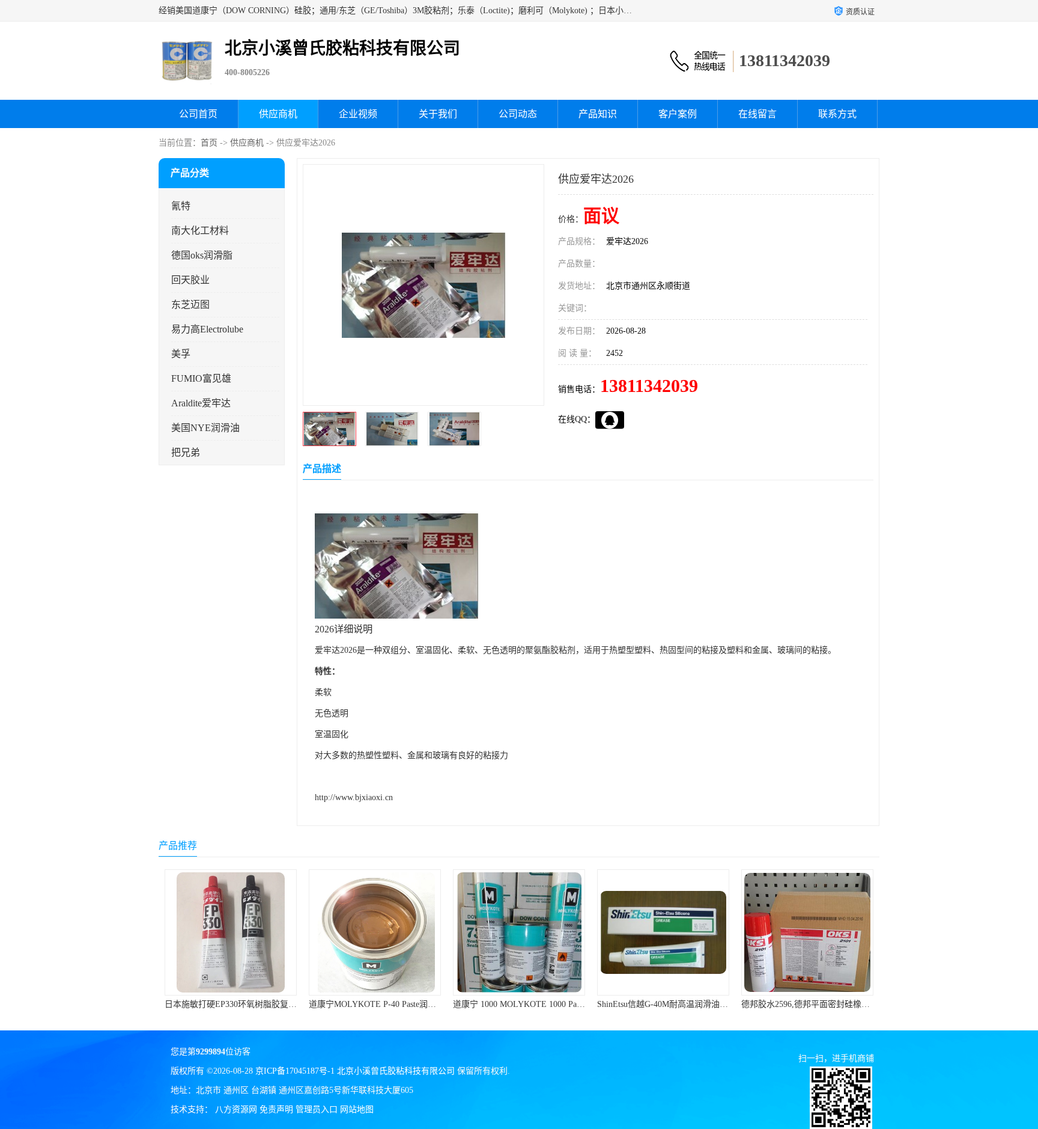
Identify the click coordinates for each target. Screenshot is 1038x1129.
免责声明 (276, 1109)
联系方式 (837, 114)
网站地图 (357, 1109)
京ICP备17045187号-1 (295, 1070)
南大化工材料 (200, 230)
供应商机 (278, 114)
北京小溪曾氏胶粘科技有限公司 (396, 1070)
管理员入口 (317, 1109)
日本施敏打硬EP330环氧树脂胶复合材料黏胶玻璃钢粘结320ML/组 (228, 1004)
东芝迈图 (190, 304)
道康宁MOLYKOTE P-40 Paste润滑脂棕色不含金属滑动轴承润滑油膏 (377, 1004)
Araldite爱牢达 (201, 403)
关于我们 (438, 114)
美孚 (180, 354)
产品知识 (597, 114)
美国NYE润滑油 (205, 428)
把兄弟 (185, 452)
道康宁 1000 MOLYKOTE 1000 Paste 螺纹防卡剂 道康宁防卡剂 (510, 1004)
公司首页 (198, 114)
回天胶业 (190, 280)
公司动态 (518, 114)
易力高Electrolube (207, 329)
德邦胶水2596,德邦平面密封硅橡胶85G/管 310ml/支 (777, 1004)
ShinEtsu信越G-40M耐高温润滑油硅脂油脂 (617, 1004)
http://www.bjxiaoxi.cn (354, 797)
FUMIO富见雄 (201, 378)
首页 (209, 142)
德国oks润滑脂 (201, 255)
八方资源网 (236, 1109)
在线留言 (757, 114)
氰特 (180, 206)
